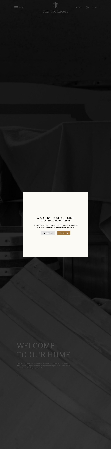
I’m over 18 (64, 233)
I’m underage (48, 233)
